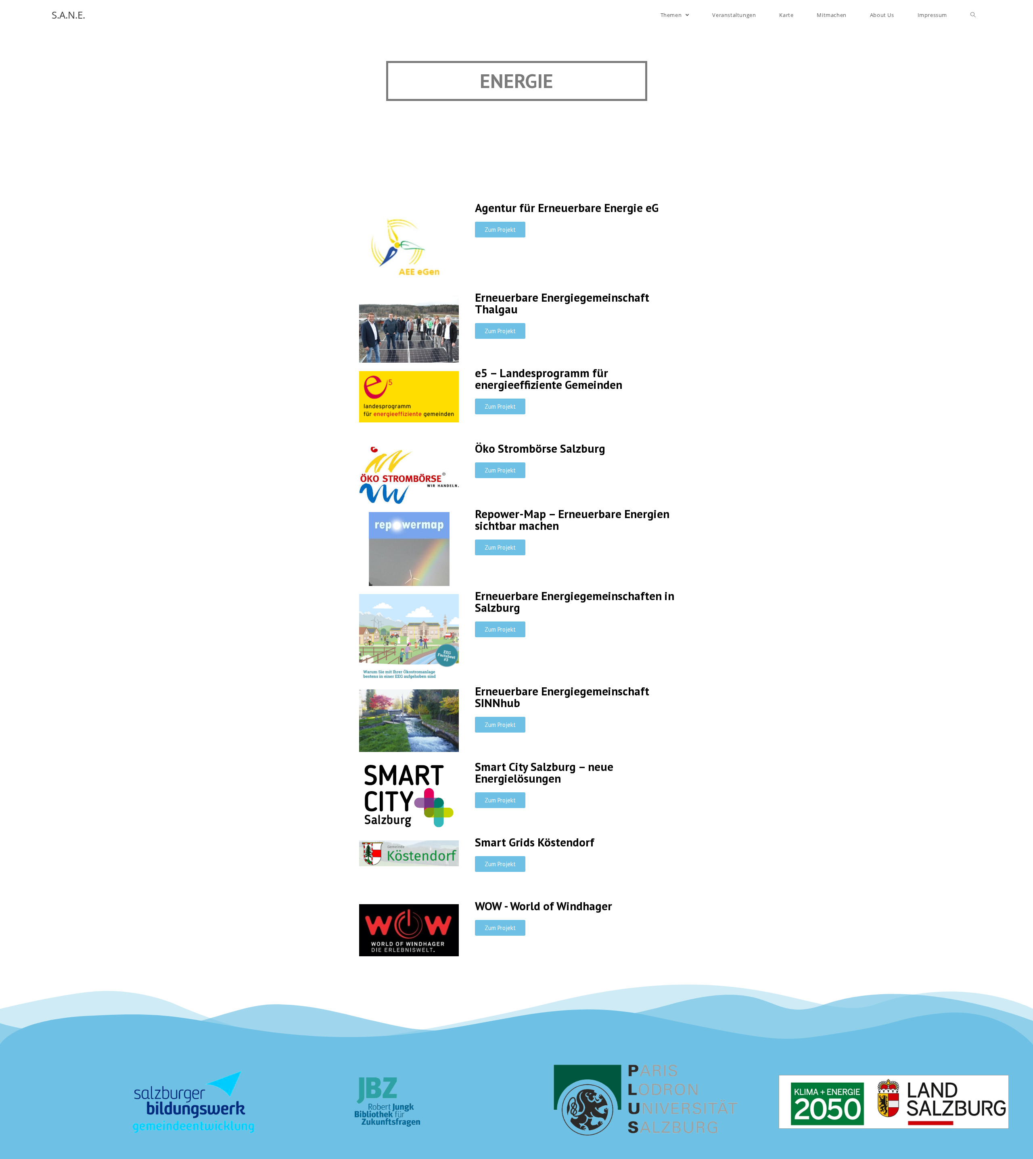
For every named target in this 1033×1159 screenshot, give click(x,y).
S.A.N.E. (68, 14)
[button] (500, 229)
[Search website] (973, 15)
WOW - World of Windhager (543, 905)
